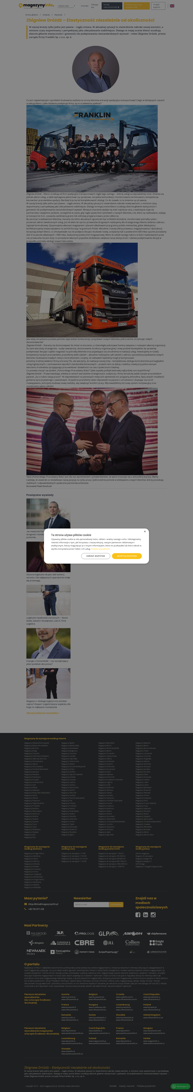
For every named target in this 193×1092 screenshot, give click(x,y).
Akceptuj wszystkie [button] (127, 556)
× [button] (145, 531)
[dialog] (96, 545)
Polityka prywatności (100, 549)
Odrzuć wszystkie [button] (95, 556)
